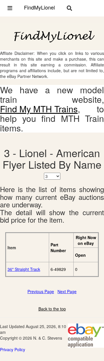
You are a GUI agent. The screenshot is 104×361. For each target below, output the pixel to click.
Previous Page (40, 291)
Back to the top (52, 309)
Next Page (67, 291)
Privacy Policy (12, 349)
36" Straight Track (24, 269)
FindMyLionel (39, 7)
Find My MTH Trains (39, 108)
